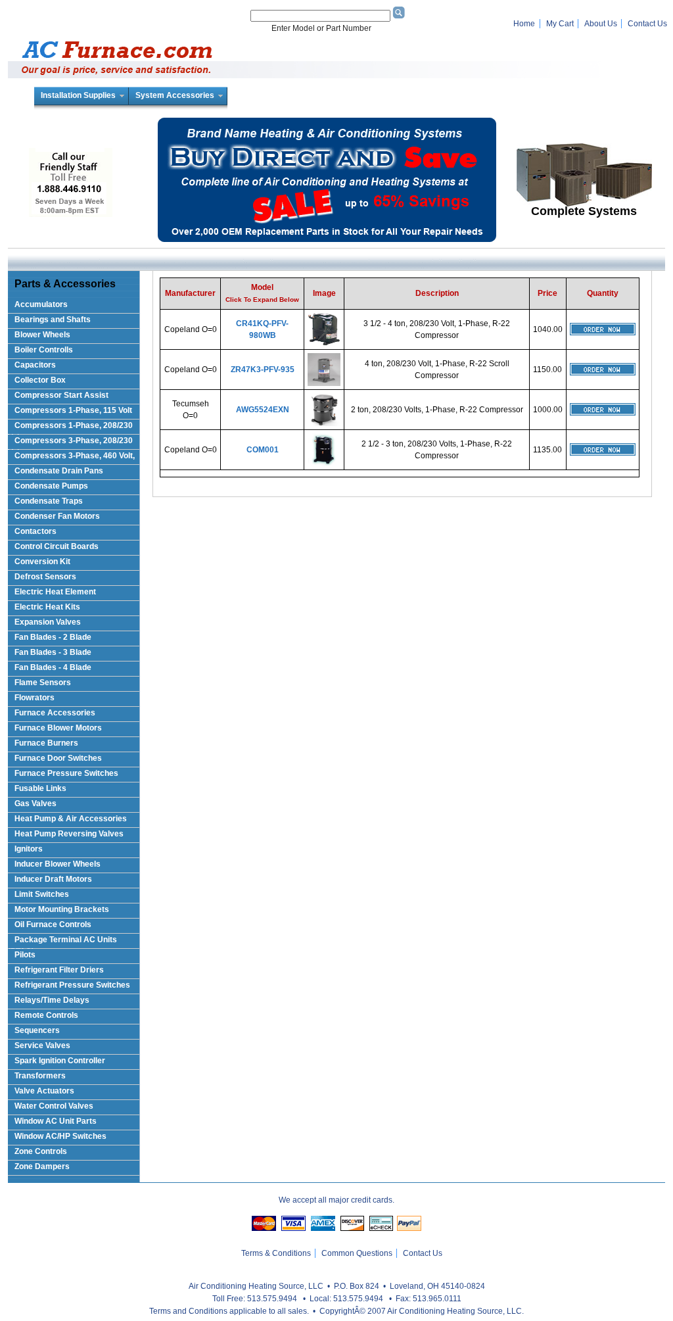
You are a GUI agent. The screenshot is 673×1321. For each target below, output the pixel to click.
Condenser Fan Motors (57, 516)
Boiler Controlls (43, 349)
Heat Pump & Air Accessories (70, 818)
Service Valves (42, 1045)
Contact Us (647, 23)
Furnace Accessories (54, 712)
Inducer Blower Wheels (57, 864)
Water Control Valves (53, 1106)
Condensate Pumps (51, 486)
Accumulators (41, 304)
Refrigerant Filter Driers (59, 969)
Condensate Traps (48, 501)
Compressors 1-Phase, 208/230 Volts (70, 428)
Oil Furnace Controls (52, 924)
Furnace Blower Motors (58, 728)
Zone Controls (40, 1151)
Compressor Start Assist (61, 395)
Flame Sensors (42, 682)
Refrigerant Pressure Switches (72, 985)
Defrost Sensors (45, 576)
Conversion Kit (42, 561)
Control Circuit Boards (56, 546)
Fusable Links (40, 788)
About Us (600, 23)
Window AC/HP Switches (60, 1136)
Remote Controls (46, 1015)
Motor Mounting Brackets (61, 909)
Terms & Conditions (276, 1253)
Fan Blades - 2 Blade (52, 637)
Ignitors (28, 848)
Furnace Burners (46, 743)
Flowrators (34, 697)
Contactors (35, 531)
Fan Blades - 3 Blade (52, 652)
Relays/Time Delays (51, 1000)
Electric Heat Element (55, 591)
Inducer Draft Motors (53, 879)
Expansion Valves (47, 622)
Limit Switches (41, 894)
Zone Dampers (42, 1166)
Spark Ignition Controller (59, 1060)
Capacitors (35, 365)
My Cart (560, 23)
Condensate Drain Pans (58, 470)
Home (524, 23)
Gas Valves (35, 803)
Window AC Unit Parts (55, 1121)
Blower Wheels (42, 334)
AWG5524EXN (262, 409)
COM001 (262, 449)
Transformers (40, 1075)
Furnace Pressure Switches (66, 773)
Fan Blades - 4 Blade (52, 667)
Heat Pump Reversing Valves (69, 833)
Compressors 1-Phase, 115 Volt (73, 410)
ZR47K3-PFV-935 (262, 369)
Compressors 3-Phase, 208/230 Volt (70, 443)
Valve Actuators (44, 1090)
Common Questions (356, 1253)
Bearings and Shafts (52, 319)
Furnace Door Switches (58, 758)
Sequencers (37, 1030)
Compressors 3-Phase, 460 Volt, (74, 455)
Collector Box (40, 380)
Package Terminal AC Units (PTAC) (62, 942)
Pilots (24, 954)
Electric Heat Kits (47, 607)
